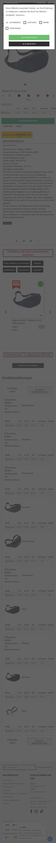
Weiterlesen (20, 15)
